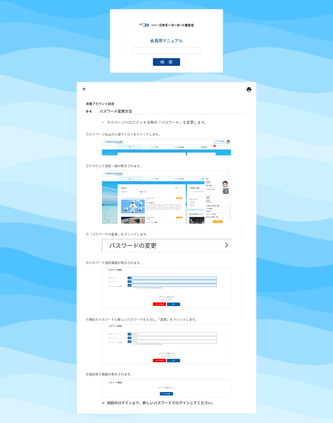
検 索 (166, 62)
